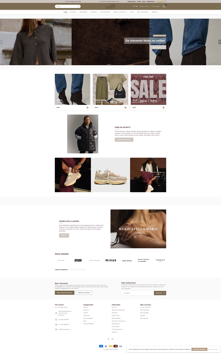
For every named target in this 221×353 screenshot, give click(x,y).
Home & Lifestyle (120, 12)
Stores (144, 1)
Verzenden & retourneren (119, 321)
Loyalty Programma (117, 329)
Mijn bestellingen (144, 310)
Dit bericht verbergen (199, 349)
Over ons (114, 307)
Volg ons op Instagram (78, 269)
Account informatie (145, 307)
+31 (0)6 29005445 (63, 319)
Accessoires (105, 12)
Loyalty (139, 1)
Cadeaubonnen (132, 1)
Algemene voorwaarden (118, 310)
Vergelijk (142, 315)
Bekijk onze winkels (84, 292)
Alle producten (144, 318)
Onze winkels (115, 326)
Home (66, 12)
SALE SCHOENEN (142, 12)
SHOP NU (64, 235)
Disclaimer (114, 312)
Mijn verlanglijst (144, 312)
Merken (154, 12)
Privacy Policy (115, 315)
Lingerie (93, 12)
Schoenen (83, 12)
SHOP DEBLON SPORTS (124, 139)
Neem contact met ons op (64, 292)
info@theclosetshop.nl (64, 329)
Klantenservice (151, 1)
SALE (132, 12)
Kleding (73, 12)
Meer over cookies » (213, 349)
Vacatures (114, 332)
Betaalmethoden (116, 318)
